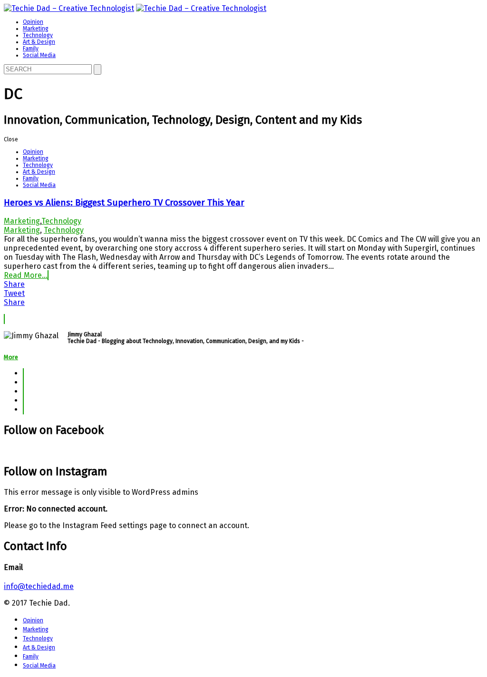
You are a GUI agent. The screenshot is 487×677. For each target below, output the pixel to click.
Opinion (33, 22)
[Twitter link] (23, 382)
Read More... (26, 275)
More (11, 357)
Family (31, 48)
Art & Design (39, 42)
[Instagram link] (23, 409)
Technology (38, 35)
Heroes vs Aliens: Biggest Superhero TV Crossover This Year (124, 202)
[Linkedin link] (23, 391)
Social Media (39, 55)
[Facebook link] (23, 373)
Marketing (36, 28)
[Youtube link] (23, 400)
